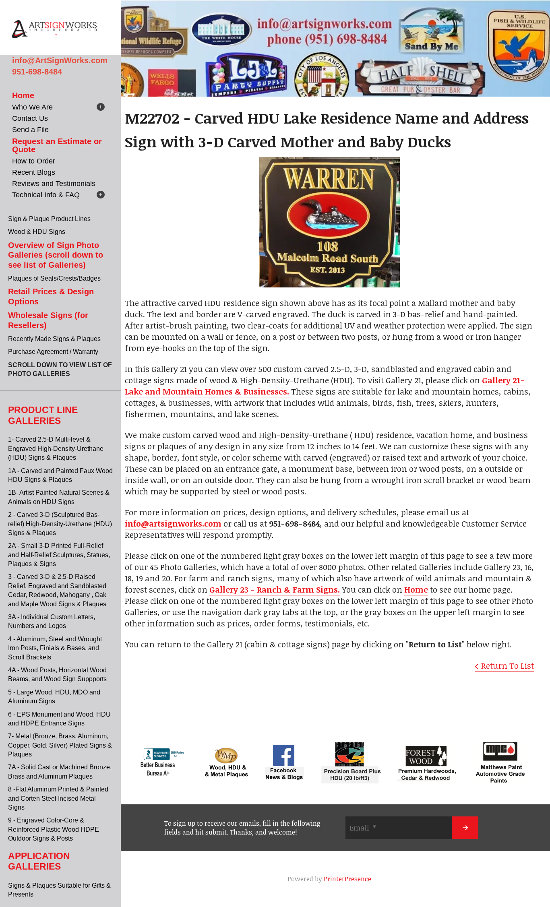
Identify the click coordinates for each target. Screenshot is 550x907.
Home (23, 95)
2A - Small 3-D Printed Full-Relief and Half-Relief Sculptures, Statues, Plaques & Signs (59, 554)
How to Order (33, 161)
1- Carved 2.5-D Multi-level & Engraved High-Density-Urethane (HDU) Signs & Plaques (55, 448)
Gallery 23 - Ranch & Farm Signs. (274, 589)
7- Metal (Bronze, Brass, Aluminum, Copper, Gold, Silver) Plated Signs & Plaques (60, 745)
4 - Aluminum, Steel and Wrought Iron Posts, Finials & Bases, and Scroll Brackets (55, 648)
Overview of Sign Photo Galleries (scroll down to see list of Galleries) (55, 255)
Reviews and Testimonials (53, 184)
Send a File (30, 130)
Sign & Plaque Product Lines (49, 218)
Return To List (507, 665)
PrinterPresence (347, 878)
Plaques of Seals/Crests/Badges (54, 278)
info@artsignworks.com (173, 523)
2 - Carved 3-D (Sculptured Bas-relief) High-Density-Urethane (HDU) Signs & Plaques (60, 523)
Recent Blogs (33, 172)
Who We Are (32, 107)
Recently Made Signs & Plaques (54, 338)
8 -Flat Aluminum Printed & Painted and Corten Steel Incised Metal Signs (58, 798)
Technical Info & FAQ (46, 195)
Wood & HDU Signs (36, 231)
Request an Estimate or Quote (57, 145)
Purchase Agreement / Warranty (53, 351)
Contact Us (30, 118)
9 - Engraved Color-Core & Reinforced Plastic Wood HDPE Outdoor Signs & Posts (53, 829)
